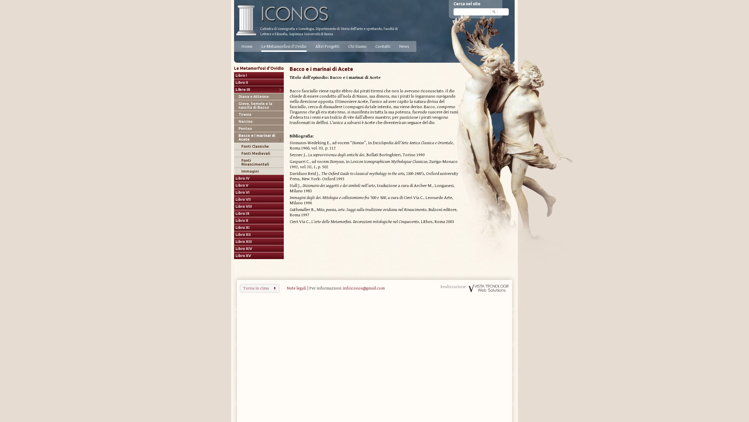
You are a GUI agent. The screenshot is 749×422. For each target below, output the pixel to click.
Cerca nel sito (466, 3)
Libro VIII (244, 206)
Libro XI (243, 227)
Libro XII (243, 234)
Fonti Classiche (255, 146)
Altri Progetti (327, 46)
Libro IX (243, 213)
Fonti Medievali (255, 153)
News (404, 46)
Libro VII (243, 199)
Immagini (250, 171)
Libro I (241, 75)
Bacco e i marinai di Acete (256, 137)
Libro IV (243, 178)
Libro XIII (244, 242)
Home (246, 46)
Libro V (242, 185)
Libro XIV (244, 249)
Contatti (382, 46)
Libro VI (243, 192)
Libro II (242, 82)
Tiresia (244, 114)
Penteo (245, 128)
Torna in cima (256, 288)
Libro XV (243, 256)
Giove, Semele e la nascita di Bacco (255, 105)
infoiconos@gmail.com (364, 288)
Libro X (242, 220)
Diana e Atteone (253, 96)
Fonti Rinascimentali (255, 162)
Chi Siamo (357, 46)
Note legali (296, 288)
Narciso (245, 121)
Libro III (243, 89)
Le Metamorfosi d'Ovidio (284, 46)
